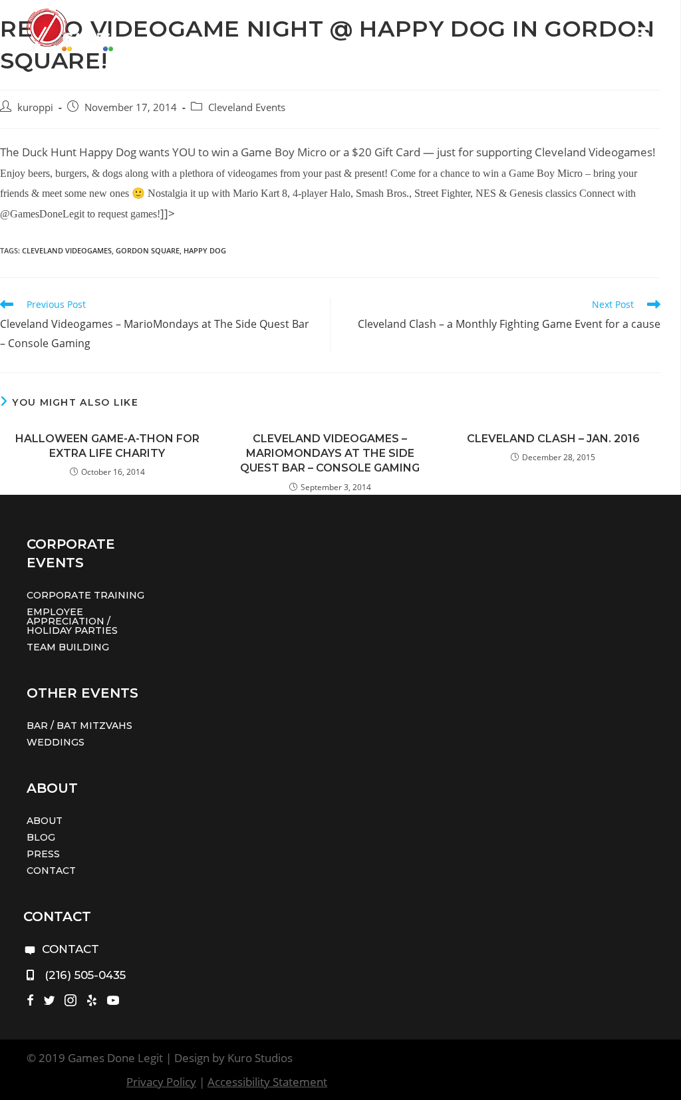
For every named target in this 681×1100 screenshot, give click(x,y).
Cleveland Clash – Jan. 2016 (553, 438)
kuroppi (35, 107)
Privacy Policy (161, 1081)
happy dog (205, 250)
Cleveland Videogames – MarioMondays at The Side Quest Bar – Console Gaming (330, 453)
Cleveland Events (246, 107)
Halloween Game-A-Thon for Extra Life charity (107, 446)
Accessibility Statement (267, 1081)
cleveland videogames (67, 250)
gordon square (148, 250)
